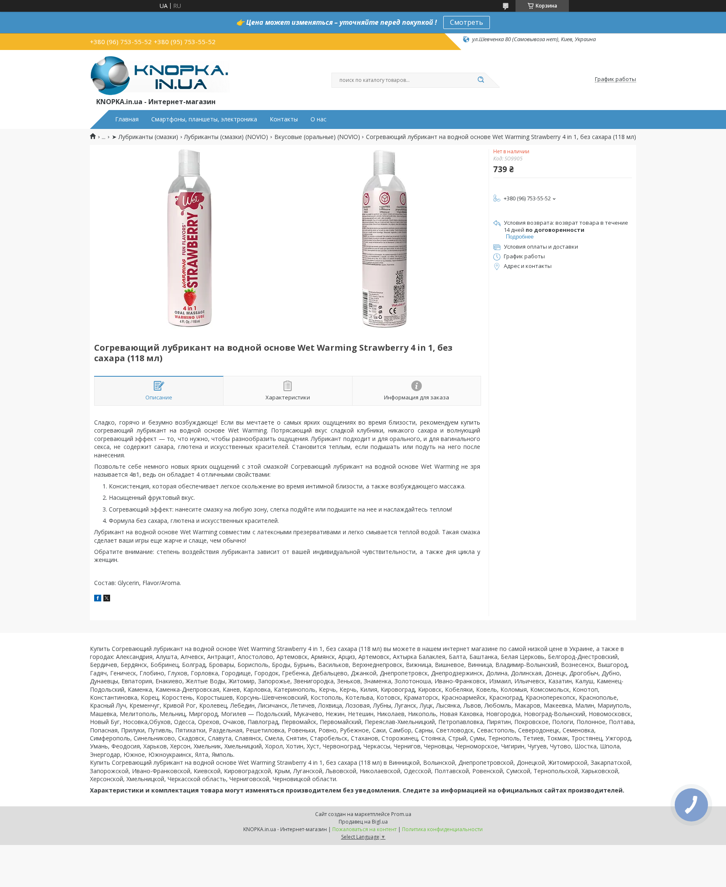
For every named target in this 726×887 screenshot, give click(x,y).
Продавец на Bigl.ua (363, 821)
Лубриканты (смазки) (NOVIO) (226, 137)
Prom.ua (401, 814)
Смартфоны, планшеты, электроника (204, 119)
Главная (127, 119)
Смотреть (466, 22)
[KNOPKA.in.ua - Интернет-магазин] (160, 75)
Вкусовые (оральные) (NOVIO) (317, 137)
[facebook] (97, 599)
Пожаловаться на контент (364, 829)
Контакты (284, 119)
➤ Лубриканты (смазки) (145, 137)
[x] (106, 599)
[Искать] (480, 80)
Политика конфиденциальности (442, 829)
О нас (318, 119)
